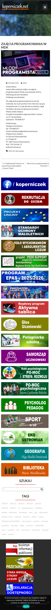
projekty (36, 521)
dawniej (4, 512)
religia (22, 525)
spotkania (10, 530)
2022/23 (21, 504)
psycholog (5, 525)
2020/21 (5, 504)
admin (25, 83)
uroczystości (25, 530)
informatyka (20, 151)
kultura (34, 517)
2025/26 (5, 508)
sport (3, 530)
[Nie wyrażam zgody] (48, 602)
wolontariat (36, 530)
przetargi (44, 521)
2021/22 (12, 151)
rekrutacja (14, 525)
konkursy (26, 517)
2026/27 (13, 508)
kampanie (17, 517)
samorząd (29, 525)
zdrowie (11, 534)
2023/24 (30, 504)
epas (30, 512)
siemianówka (39, 525)
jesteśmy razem (7, 517)
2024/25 (38, 504)
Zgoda (26, 606)
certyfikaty (38, 508)
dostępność (23, 512)
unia (17, 530)
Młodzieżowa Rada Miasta (11, 521)
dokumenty (13, 512)
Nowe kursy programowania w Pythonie (38, 164)
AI (19, 508)
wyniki (4, 534)
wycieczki (45, 530)
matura (41, 517)
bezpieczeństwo (27, 508)
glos (36, 512)
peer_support (26, 521)
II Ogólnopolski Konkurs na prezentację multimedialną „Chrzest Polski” (13, 165)
